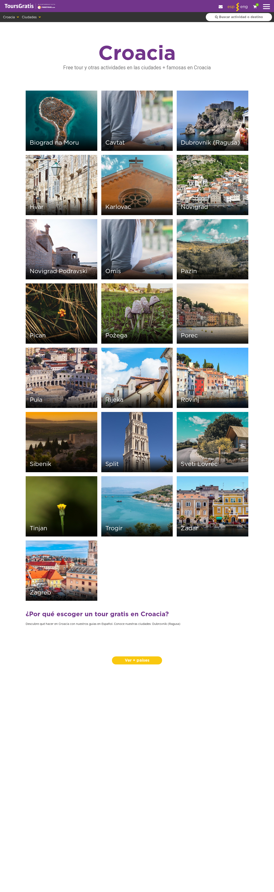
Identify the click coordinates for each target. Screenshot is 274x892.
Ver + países (137, 660)
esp (230, 7)
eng (244, 7)
